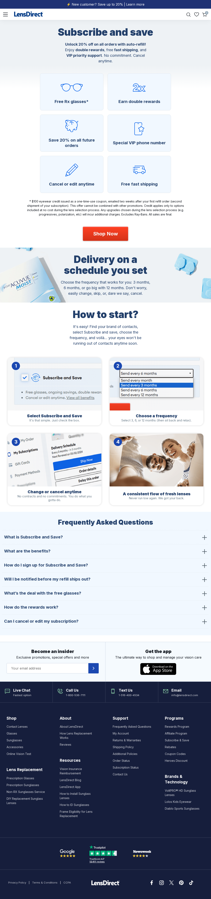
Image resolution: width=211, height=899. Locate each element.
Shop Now (105, 234)
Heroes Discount (176, 760)
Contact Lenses (17, 726)
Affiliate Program (176, 733)
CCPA (67, 882)
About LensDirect (71, 726)
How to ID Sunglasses (74, 805)
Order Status (121, 760)
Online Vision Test (19, 754)
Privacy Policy (17, 882)
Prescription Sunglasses (23, 785)
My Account (121, 733)
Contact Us (120, 774)
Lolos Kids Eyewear (178, 801)
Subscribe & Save (177, 740)
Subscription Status (126, 767)
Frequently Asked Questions (132, 726)
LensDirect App (70, 787)
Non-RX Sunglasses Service (26, 792)
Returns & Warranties (127, 740)
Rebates (170, 747)
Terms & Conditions (44, 882)
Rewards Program (177, 726)
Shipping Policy (123, 747)
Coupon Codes (175, 754)
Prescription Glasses (20, 778)
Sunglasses (14, 740)
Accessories (15, 747)
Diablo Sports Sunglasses (182, 808)
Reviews (65, 744)
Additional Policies (125, 754)
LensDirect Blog (70, 780)
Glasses (12, 733)
